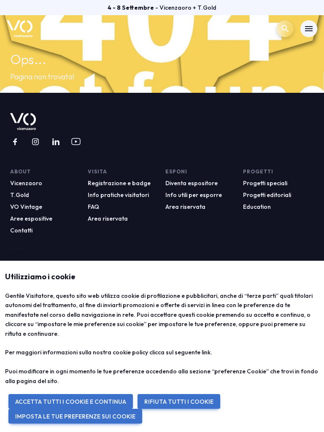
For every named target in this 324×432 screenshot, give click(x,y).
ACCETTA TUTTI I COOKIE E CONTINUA (70, 401)
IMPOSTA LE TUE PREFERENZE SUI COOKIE (75, 416)
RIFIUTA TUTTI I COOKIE (178, 401)
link (206, 352)
